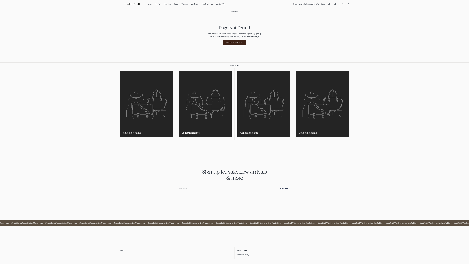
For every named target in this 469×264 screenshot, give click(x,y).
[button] (335, 4)
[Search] (329, 4)
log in (301, 4)
